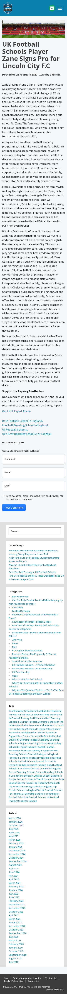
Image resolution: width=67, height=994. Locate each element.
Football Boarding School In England (25, 425)
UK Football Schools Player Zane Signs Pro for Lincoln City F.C (30, 55)
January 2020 (16, 947)
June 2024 (14, 872)
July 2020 (13, 936)
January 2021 (16, 922)
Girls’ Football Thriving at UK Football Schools (33, 572)
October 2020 (16, 929)
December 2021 (17, 904)
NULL (14, 647)
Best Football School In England (22, 421)
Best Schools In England (34, 729)
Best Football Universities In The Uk (30, 725)
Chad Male (17, 607)
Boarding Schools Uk (40, 743)
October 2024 (16, 857)
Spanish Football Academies (27, 661)
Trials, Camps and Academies (27, 978)
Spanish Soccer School (21, 782)
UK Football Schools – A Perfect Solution (33, 665)
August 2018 (15, 958)
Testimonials (51, 978)
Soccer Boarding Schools (22, 772)
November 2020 (17, 926)
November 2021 (17, 908)
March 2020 (15, 940)
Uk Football (50, 793)
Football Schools (21, 611)
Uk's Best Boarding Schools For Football (27, 434)
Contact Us (33, 981)
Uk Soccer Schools (27, 800)
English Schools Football (32, 747)
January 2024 (16, 890)
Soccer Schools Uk (54, 779)
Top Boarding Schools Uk (47, 782)
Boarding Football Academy (34, 739)
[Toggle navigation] (59, 9)
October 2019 (16, 951)
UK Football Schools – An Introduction (32, 668)
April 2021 (14, 915)
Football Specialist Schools (32, 764)
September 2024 (17, 861)
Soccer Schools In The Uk (30, 779)
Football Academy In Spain (35, 750)
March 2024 (15, 882)
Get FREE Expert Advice (16, 411)
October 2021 (16, 911)
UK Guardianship (20, 672)
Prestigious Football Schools (27, 650)
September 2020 (17, 933)
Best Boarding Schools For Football (27, 711)
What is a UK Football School (27, 679)
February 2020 (16, 944)
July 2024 (13, 868)
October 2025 (16, 825)
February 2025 (16, 843)
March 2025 (15, 839)
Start (6, 978)
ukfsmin (55, 74)
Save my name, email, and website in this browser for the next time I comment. (34, 497)
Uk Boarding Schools (33, 793)
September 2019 (17, 954)
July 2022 (13, 893)
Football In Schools (19, 757)
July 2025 (13, 829)
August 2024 (15, 864)
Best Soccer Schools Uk (30, 736)
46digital (60, 989)
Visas (15, 675)
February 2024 (16, 886)
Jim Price (17, 639)
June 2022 (14, 897)
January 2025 (16, 847)
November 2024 (17, 854)
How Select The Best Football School (31, 621)
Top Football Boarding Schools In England (30, 786)
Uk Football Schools (14, 429)
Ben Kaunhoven (20, 596)
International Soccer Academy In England (39, 768)
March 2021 (15, 918)
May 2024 (13, 875)
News (15, 643)
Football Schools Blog (13, 981)
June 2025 (14, 832)
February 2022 (16, 900)
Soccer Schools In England (28, 775)
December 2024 (17, 850)
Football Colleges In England (43, 754)
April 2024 (14, 879)
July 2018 (13, 962)
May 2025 (13, 836)
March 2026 (15, 818)
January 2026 (16, 821)
